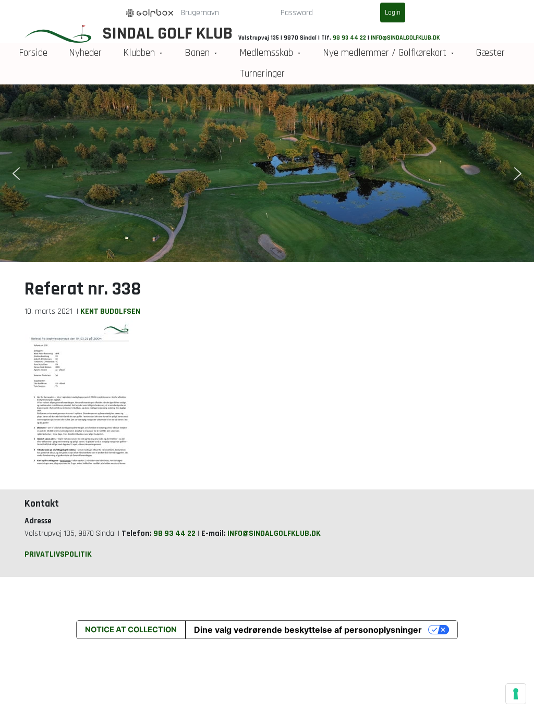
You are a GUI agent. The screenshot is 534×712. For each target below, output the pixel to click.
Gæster (490, 52)
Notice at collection (131, 629)
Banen (197, 52)
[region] (267, 173)
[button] (16, 173)
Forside (33, 52)
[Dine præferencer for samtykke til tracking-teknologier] (516, 694)
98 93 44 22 (349, 38)
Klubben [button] (139, 52)
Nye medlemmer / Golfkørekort (384, 52)
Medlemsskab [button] (266, 52)
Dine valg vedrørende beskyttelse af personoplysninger (308, 629)
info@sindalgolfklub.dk (405, 38)
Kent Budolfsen (110, 311)
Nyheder (85, 52)
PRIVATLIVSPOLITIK (58, 554)
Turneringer (262, 73)
